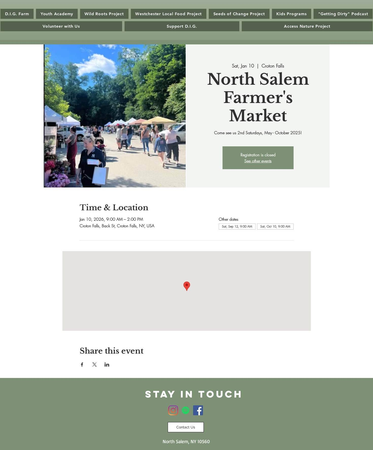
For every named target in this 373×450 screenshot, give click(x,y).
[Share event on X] (94, 364)
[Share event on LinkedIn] (107, 364)
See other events (258, 161)
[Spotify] (186, 410)
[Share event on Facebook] (82, 364)
